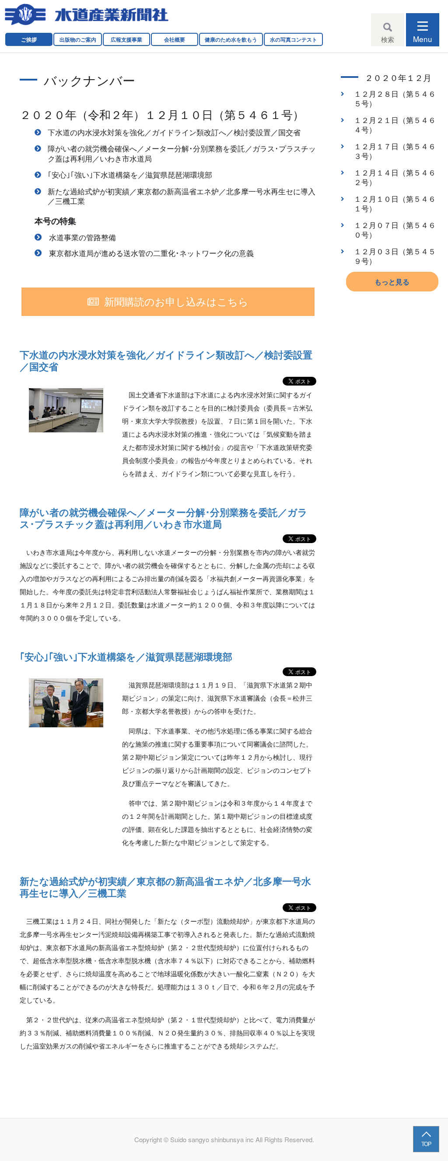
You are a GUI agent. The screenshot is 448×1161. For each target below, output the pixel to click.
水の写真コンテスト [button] (293, 39)
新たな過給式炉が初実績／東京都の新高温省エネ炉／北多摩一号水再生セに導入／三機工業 (181, 196)
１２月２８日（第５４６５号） (395, 98)
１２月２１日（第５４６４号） (395, 125)
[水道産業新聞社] (86, 15)
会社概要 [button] (174, 39)
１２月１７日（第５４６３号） (395, 151)
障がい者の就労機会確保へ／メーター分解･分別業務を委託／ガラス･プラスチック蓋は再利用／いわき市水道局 (182, 153)
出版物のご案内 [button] (78, 39)
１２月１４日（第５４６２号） (395, 177)
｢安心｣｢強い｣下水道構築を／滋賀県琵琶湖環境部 (130, 174)
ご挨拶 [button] (29, 39)
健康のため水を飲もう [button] (231, 39)
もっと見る (392, 282)
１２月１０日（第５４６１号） (395, 203)
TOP (426, 1144)
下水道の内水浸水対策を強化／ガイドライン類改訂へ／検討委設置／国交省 (174, 132)
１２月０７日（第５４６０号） (395, 230)
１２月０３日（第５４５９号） (395, 256)
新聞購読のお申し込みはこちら (176, 301)
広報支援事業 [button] (126, 39)
